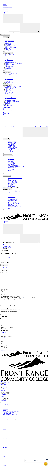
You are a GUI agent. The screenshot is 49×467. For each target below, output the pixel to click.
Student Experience (7, 85)
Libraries (7, 95)
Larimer (1, 396)
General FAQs (8, 49)
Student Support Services (10, 100)
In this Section (4, 265)
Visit (4, 12)
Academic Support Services (10, 87)
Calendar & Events (6, 404)
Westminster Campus (7, 247)
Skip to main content (4, 0)
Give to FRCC (5, 9)
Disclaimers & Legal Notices (8, 412)
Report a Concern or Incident (10, 98)
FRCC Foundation (8, 46)
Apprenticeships (8, 61)
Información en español (7, 7)
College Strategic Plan (9, 41)
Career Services (8, 90)
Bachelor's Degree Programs (10, 62)
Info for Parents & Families (10, 78)
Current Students (6, 2)
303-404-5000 (3, 394)
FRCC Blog (5, 406)
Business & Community (7, 105)
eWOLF (4, 4)
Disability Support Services (10, 92)
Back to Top (3, 416)
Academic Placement (9, 75)
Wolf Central (7, 103)
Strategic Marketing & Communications (10, 414)
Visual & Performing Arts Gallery (9, 267)
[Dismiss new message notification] (47, 459)
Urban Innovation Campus (10, 45)
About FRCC (6, 37)
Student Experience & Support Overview (13, 86)
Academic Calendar (9, 56)
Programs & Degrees (7, 53)
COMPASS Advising (9, 91)
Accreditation (7, 48)
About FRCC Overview (9, 38)
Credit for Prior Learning (10, 76)
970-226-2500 (3, 400)
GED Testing (7, 67)
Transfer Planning (8, 102)
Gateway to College (9, 66)
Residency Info (8, 80)
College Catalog (8, 59)
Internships (7, 69)
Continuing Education (9, 64)
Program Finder (8, 55)
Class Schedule (8, 57)
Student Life (7, 99)
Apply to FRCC (8, 74)
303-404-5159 (3, 277)
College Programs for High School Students (13, 63)
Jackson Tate (2, 283)
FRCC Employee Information (8, 407)
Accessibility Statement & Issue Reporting (11, 411)
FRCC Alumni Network (9, 93)
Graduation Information (9, 94)
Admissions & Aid (7, 72)
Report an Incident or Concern (8, 413)
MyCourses (5, 5)
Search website (6, 31)
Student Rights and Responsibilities (12, 101)
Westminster (2, 390)
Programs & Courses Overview (11, 54)
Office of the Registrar (9, 97)
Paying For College (9, 79)
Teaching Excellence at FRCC (11, 47)
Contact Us (7, 50)
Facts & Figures (8, 42)
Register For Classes (9, 60)
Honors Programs (8, 68)
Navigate (4, 410)
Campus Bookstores (9, 88)
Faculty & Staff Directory (7, 405)
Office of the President (9, 40)
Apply (4, 13)
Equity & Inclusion (8, 43)
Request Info (5, 11)
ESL (6, 65)
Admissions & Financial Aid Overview (12, 73)
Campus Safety (8, 89)
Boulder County (3, 384)
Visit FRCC (7, 81)
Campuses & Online (9, 44)
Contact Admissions (9, 82)
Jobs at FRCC (5, 409)
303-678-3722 (3, 388)
